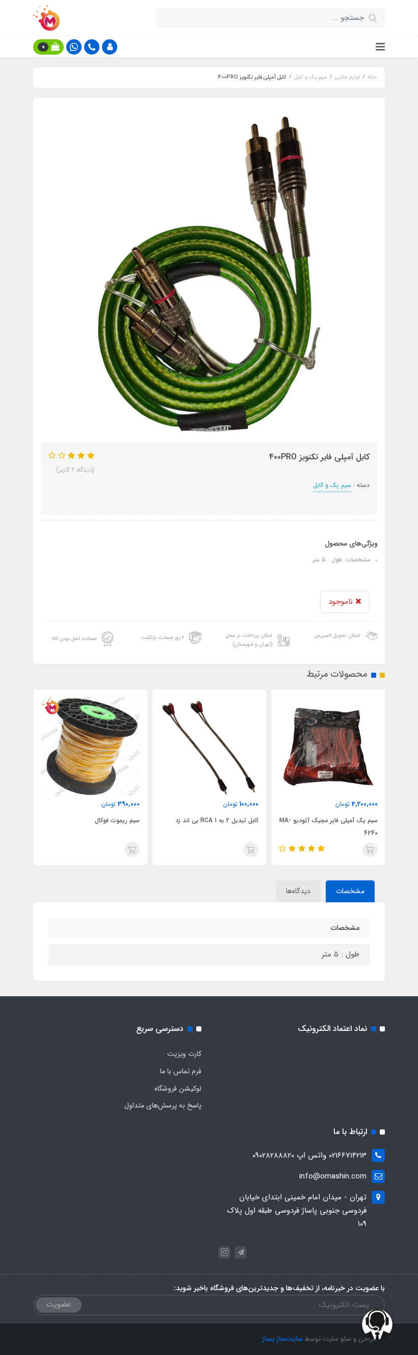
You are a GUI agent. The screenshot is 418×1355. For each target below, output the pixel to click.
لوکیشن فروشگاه (177, 1088)
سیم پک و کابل (332, 485)
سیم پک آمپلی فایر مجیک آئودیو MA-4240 (328, 827)
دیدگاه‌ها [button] (298, 891)
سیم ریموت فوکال (117, 820)
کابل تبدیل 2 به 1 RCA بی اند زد (216, 820)
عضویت (58, 1304)
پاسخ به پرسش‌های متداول (162, 1105)
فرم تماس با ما (180, 1071)
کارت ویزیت (184, 1054)
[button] (109, 47)
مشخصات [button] (350, 891)
